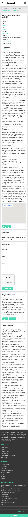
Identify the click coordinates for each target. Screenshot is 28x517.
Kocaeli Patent (4, 453)
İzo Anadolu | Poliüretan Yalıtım (9, 498)
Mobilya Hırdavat (5, 500)
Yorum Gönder (7, 288)
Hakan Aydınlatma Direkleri (8, 502)
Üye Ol (5, 319)
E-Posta (4, 256)
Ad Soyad (4, 249)
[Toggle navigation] (25, 3)
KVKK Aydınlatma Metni (7, 470)
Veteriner (6, 8)
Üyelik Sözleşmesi (5, 472)
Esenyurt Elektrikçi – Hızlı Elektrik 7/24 (10, 489)
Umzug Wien (4, 457)
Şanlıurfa (13, 8)
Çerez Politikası (5, 464)
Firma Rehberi (4, 447)
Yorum (4, 263)
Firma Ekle (3, 449)
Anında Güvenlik (5, 496)
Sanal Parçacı (4, 494)
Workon (3, 504)
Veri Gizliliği (4, 466)
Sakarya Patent (5, 451)
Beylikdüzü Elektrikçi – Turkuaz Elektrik (10, 490)
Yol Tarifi (5, 49)
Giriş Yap (12, 319)
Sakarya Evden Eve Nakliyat (8, 455)
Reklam (3, 476)
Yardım (2, 474)
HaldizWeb (14, 511)
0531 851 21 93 (7, 41)
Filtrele (15, 515)
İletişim (3, 478)
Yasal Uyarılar (4, 468)
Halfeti (19, 8)
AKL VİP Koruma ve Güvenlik (8, 492)
